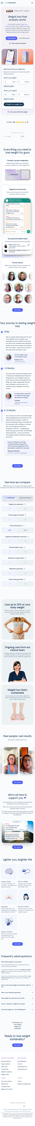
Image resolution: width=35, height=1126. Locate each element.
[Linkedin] (18, 1106)
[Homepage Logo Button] (10, 3)
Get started (11, 38)
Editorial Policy (4, 1084)
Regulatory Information (7, 1089)
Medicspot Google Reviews (24, 1084)
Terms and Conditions (6, 1081)
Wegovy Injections (5, 1064)
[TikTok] (21, 1106)
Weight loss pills (5, 1074)
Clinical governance (22, 1069)
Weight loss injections (6, 1072)
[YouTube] (24, 1106)
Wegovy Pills (4, 1066)
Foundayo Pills (4, 1069)
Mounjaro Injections (6, 1061)
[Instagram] (15, 1106)
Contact (20, 1081)
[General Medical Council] (6, 1097)
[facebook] (12, 1106)
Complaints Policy (5, 1086)
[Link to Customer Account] (32, 3)
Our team (20, 1064)
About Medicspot (22, 1061)
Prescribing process (22, 1066)
